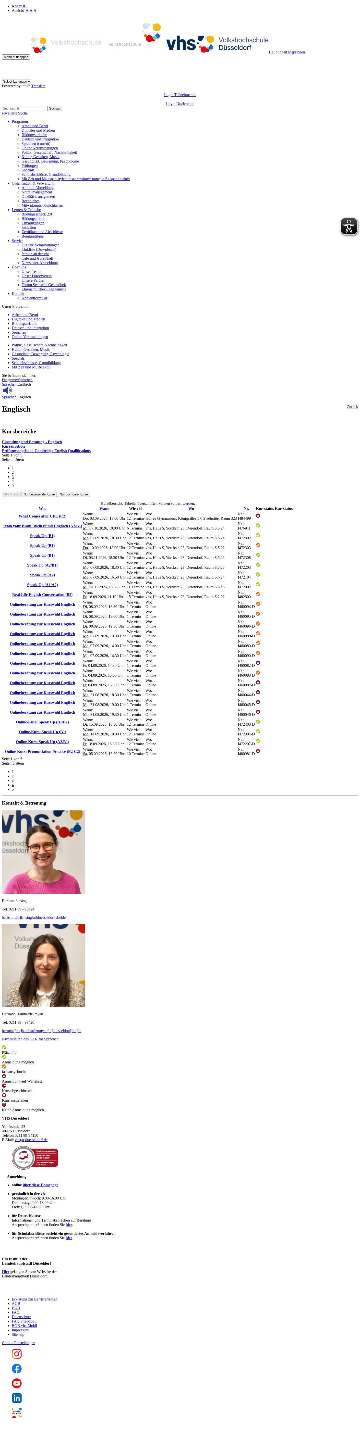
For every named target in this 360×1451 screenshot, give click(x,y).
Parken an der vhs (35, 254)
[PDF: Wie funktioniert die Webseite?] (6, 67)
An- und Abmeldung (38, 188)
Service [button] (17, 241)
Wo (191, 508)
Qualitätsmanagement (38, 196)
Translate (38, 86)
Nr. (246, 508)
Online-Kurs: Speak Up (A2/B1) (42, 742)
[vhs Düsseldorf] (135, 52)
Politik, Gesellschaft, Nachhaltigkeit (49, 152)
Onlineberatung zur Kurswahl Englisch (42, 604)
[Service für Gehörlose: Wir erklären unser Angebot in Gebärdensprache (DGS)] (6, 77)
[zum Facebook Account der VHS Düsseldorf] (17, 1372)
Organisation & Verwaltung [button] (33, 183)
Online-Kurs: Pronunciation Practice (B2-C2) (42, 751)
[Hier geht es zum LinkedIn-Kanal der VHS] (17, 1402)
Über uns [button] (19, 267)
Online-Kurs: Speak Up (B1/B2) (42, 722)
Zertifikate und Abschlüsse (42, 232)
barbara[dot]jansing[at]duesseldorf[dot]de (34, 917)
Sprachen (36, 143)
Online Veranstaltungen (40, 148)
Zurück (352, 406)
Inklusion (29, 227)
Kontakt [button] (18, 293)
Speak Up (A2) (42, 575)
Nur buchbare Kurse (74, 494)
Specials (28, 170)
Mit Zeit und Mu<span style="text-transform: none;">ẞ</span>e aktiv (76, 179)
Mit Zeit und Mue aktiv (31, 367)
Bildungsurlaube (34, 135)
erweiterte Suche (15, 113)
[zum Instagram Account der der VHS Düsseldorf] (17, 1357)
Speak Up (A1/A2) (42, 585)
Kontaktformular (34, 298)
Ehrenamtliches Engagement (44, 289)
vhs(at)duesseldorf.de (31, 1140)
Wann (104, 508)
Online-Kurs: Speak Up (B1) (42, 732)
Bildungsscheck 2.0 (37, 214)
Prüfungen (30, 166)
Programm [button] (20, 121)
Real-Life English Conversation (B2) (42, 595)
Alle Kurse (11, 494)
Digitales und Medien (38, 130)
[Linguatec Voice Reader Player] (18, 390)
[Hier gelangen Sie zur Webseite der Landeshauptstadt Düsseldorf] (36, 1291)
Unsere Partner (33, 280)
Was (42, 508)
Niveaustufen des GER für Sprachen (30, 1039)
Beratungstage (33, 236)
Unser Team (31, 271)
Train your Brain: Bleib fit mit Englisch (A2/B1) (42, 526)
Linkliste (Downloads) (39, 249)
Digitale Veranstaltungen (41, 245)
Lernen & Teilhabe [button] (26, 210)
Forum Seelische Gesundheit (44, 285)
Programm (10, 380)
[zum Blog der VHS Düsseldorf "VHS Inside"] (17, 1416)
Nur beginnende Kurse (39, 494)
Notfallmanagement (37, 192)
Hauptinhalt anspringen (287, 52)
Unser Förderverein (37, 276)
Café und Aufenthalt (37, 258)
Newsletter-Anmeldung (40, 263)
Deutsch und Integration (40, 139)
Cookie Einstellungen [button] (18, 1343)
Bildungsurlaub (33, 218)
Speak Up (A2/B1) (42, 565)
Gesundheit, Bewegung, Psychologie (50, 161)
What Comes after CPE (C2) (42, 516)
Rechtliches (30, 201)
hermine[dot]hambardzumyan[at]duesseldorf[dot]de (41, 1031)
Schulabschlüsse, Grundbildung (46, 174)
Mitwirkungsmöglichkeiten (42, 205)
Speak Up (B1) (42, 536)
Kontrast (19, 6)
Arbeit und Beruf (35, 126)
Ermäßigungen (33, 223)
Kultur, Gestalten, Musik (41, 157)
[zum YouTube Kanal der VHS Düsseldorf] (17, 1387)
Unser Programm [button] (15, 306)
